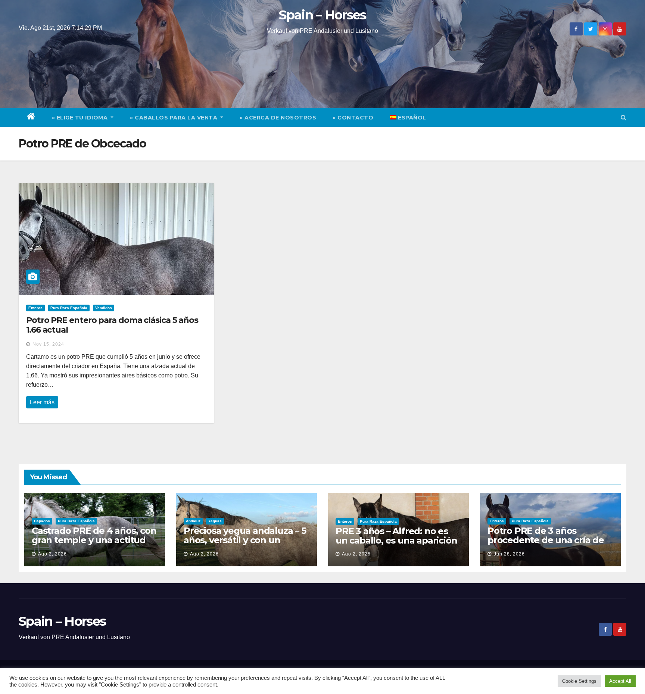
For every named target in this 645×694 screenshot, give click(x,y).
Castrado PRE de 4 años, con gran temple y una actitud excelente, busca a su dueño (94, 540)
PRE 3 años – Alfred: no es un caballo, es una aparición (396, 536)
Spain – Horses (322, 15)
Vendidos (103, 308)
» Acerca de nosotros (278, 117)
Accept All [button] (620, 681)
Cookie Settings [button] (579, 681)
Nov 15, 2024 (48, 344)
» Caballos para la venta (174, 117)
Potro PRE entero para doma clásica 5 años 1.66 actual (112, 325)
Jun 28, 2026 (509, 554)
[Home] (31, 117)
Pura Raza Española (68, 308)
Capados (42, 521)
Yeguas (215, 521)
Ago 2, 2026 (52, 554)
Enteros (35, 308)
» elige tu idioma (80, 117)
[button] (623, 117)
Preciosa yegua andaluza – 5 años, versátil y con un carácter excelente (245, 540)
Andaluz (193, 521)
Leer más (42, 402)
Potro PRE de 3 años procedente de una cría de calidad (545, 540)
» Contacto (353, 117)
